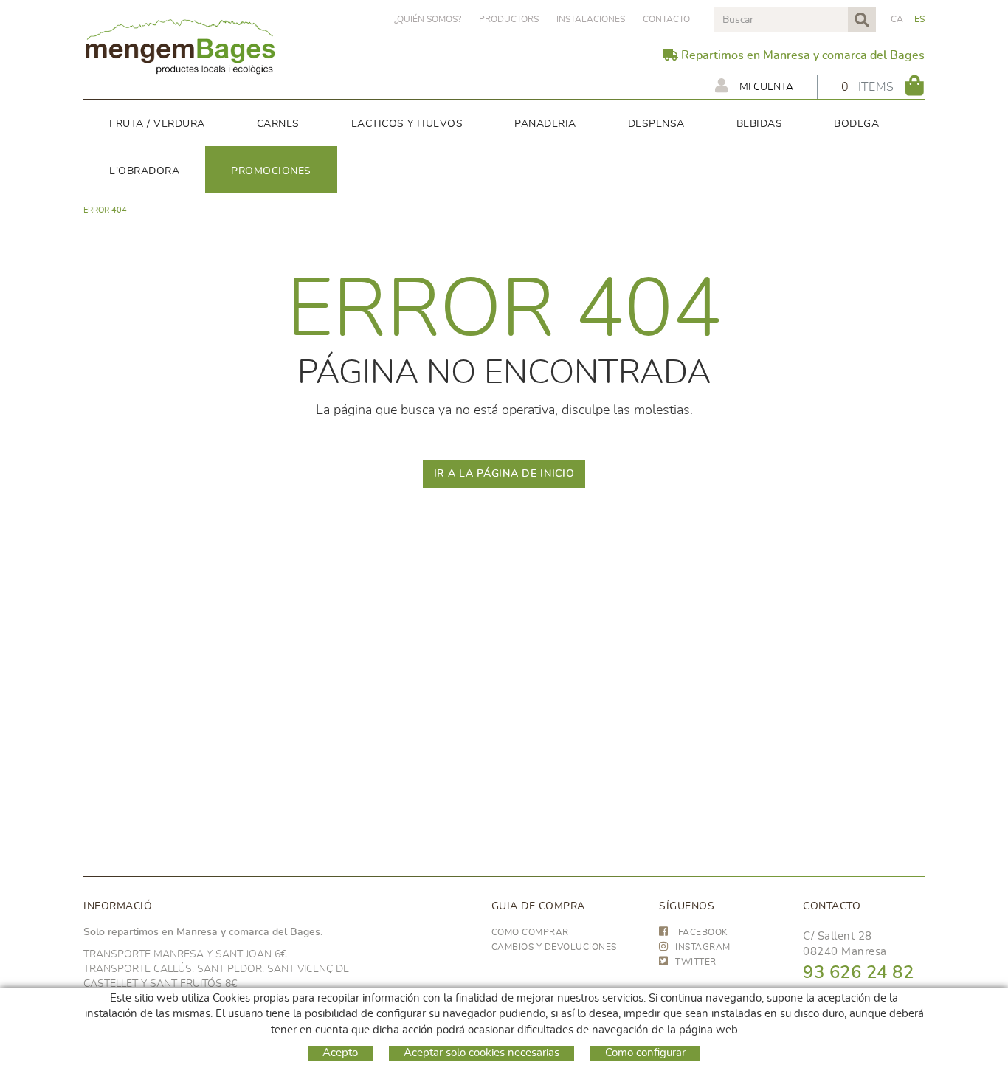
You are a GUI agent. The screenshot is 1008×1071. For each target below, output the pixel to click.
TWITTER (696, 961)
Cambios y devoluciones (554, 947)
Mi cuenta (764, 87)
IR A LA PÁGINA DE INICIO (504, 474)
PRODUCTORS (509, 19)
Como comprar (530, 932)
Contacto (666, 19)
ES (919, 19)
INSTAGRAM (703, 947)
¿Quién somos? (427, 19)
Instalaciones (590, 19)
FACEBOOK (701, 932)
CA (897, 19)
